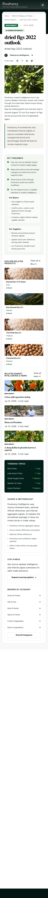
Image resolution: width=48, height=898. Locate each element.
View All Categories (24, 635)
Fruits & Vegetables (15, 621)
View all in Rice (35, 262)
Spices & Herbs (13, 615)
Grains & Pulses (13, 595)
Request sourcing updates (23, 577)
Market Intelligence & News (22, 16)
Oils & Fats (11, 602)
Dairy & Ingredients (15, 627)
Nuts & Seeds (13, 608)
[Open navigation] (42, 5)
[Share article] (17, 61)
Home (6, 16)
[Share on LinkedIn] (27, 61)
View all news (37, 375)
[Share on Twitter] (32, 61)
